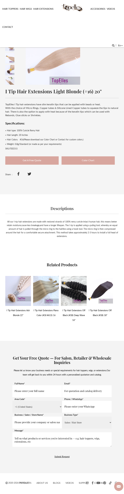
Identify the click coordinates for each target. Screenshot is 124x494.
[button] (77, 60)
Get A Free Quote (32, 160)
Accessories (97, 9)
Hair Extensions (43, 9)
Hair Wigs (26, 9)
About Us (42, 483)
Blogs (56, 483)
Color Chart (88, 160)
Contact (7, 27)
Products (25, 483)
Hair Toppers (10, 9)
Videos (111, 9)
